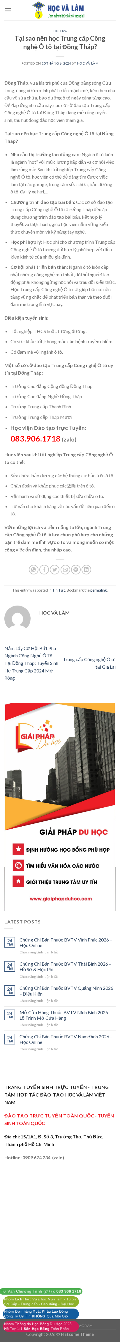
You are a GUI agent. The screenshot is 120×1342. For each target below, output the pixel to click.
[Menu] (7, 10)
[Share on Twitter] (54, 569)
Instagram (82, 1325)
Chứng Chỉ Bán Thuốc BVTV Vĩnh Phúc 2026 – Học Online (66, 942)
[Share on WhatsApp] (33, 569)
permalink (98, 590)
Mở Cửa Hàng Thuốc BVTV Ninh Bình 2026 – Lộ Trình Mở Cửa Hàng (65, 1015)
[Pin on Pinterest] (76, 569)
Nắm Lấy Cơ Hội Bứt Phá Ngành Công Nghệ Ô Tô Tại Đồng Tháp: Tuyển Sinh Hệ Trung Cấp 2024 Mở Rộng (31, 663)
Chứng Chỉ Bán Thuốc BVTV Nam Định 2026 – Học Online (66, 1039)
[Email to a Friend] (65, 569)
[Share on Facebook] (44, 569)
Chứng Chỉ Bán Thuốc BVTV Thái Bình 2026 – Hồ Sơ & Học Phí (65, 966)
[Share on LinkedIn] (86, 569)
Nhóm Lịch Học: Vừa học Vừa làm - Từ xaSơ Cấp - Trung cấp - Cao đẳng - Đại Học (40, 1301)
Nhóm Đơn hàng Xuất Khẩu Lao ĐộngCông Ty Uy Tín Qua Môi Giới (36, 1313)
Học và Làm (88, 63)
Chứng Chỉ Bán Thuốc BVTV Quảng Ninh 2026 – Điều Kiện (66, 990)
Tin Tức (60, 31)
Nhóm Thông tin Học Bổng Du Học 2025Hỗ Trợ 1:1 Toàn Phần (38, 1326)
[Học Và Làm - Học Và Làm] (60, 10)
